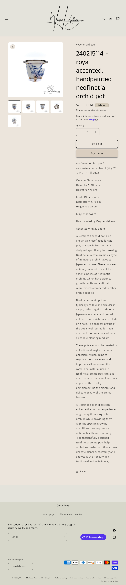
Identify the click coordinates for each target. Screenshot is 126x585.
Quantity (80, 125)
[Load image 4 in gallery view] (57, 107)
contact (79, 514)
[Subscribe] (63, 537)
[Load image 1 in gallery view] (14, 107)
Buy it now (97, 153)
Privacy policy (76, 578)
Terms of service (93, 578)
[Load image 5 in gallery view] (14, 121)
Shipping (80, 110)
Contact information (109, 581)
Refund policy (61, 578)
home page (48, 514)
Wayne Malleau (26, 578)
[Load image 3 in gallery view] (42, 107)
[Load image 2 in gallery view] (28, 107)
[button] (6, 18)
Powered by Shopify (43, 578)
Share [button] (82, 471)
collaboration (65, 514)
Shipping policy (111, 578)
